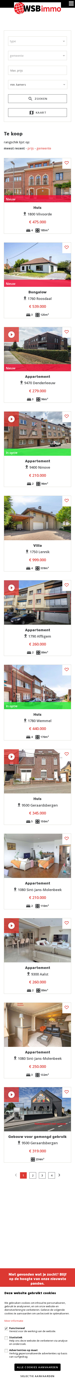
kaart (40, 112)
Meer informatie (13, 1320)
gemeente (44, 148)
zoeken (40, 98)
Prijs (31, 148)
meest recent (14, 148)
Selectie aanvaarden (37, 1376)
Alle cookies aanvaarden (37, 1367)
